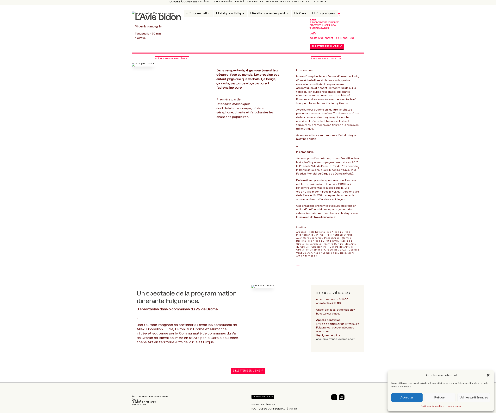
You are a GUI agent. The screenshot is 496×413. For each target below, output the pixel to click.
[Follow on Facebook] (334, 397)
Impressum (454, 406)
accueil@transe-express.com (336, 339)
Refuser (440, 397)
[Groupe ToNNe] (262, 287)
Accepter (406, 397)
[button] (488, 375)
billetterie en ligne (325, 46)
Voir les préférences (474, 397)
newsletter (262, 396)
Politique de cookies (432, 406)
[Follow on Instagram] (341, 397)
